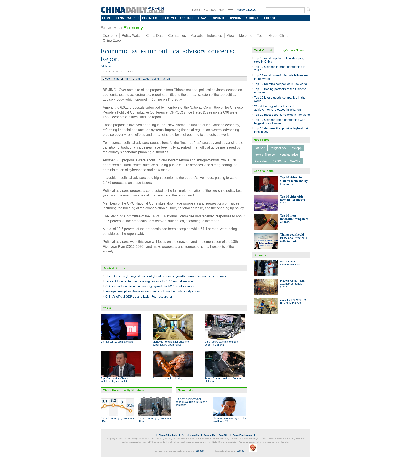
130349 (240, 451)
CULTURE (187, 18)
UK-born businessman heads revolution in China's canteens (191, 402)
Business (110, 27)
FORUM (269, 18)
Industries (214, 35)
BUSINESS (149, 18)
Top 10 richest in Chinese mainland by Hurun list (115, 380)
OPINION (235, 18)
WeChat (295, 161)
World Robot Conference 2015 (290, 263)
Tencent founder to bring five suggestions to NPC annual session (149, 281)
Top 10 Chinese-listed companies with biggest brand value (279, 121)
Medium (156, 78)
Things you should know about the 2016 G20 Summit (293, 238)
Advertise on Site (191, 435)
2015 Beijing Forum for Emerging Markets (293, 301)
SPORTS (219, 18)
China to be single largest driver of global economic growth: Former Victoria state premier (165, 276)
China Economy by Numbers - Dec (117, 420)
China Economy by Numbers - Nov (154, 420)
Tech (260, 35)
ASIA (221, 10)
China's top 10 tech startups (117, 341)
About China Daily (168, 435)
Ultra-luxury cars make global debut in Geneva (222, 343)
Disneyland (261, 161)
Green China (279, 35)
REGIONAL (253, 18)
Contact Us (209, 435)
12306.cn (279, 161)
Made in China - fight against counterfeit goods (292, 283)
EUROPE (197, 10)
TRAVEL (204, 18)
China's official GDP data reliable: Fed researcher (138, 296)
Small (166, 78)
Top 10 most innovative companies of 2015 (294, 219)
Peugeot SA (278, 148)
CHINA (119, 18)
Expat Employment (242, 435)
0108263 (200, 451)
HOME (106, 18)
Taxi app (296, 148)
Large (146, 78)
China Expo (112, 40)
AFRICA (211, 10)
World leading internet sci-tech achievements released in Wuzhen (277, 107)
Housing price (288, 154)
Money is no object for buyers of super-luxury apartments (171, 343)
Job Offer (224, 435)
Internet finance (264, 154)
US (187, 10)
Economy (133, 27)
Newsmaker (186, 390)
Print (127, 78)
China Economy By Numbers (123, 390)
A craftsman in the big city (167, 378)
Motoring (245, 35)
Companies (177, 35)
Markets (197, 35)
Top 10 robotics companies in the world (280, 84)
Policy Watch (131, 35)
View (230, 35)
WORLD (133, 18)
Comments (112, 78)
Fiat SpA (259, 148)
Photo (107, 307)
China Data (155, 35)
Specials (260, 255)
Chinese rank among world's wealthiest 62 (229, 420)
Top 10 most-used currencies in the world (282, 114)
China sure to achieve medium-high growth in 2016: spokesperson (150, 286)
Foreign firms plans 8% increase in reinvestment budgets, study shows (153, 291)
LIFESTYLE (169, 18)
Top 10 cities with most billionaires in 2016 (292, 200)
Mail (138, 78)
